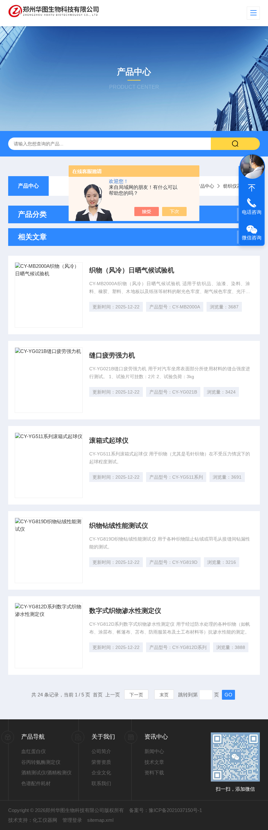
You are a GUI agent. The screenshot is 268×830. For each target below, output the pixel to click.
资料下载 (154, 772)
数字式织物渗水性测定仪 (125, 610)
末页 (164, 694)
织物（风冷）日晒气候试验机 (131, 270)
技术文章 (154, 762)
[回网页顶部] (251, 187)
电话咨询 (251, 212)
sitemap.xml (100, 820)
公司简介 (101, 751)
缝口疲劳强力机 (112, 355)
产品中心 (28, 186)
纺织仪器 (232, 186)
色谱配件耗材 (36, 783)
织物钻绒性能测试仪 (118, 525)
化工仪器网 (45, 820)
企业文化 (101, 772)
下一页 (136, 694)
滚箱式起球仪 (108, 440)
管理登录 (72, 820)
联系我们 (101, 783)
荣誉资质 (101, 762)
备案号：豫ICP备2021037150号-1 (165, 810)
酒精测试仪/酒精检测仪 (46, 772)
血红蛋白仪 (33, 751)
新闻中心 (154, 751)
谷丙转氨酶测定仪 (40, 762)
